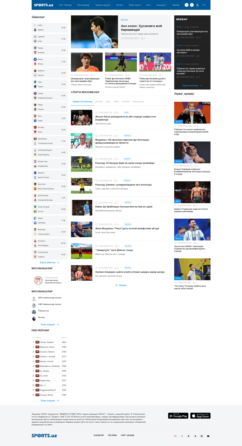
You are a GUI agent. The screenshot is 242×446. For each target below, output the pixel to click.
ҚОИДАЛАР (99, 435)
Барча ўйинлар (47, 262)
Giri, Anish (42, 376)
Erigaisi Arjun (43, 380)
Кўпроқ (123, 285)
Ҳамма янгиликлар (82, 101)
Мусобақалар (83, 5)
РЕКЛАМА (112, 435)
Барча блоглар (190, 85)
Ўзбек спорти (135, 5)
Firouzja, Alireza (44, 395)
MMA (116, 101)
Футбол (119, 5)
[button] (192, 5)
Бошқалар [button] (161, 5)
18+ (175, 436)
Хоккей (125, 101)
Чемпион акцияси (103, 5)
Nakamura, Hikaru (45, 347)
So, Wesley (42, 371)
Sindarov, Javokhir (45, 356)
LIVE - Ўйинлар (65, 5)
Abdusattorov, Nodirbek (48, 366)
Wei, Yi (41, 385)
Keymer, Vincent (44, 361)
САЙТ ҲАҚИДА (127, 435)
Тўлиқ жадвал (47, 324)
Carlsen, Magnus (45, 342)
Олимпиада (138, 101)
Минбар (176, 5)
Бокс (149, 5)
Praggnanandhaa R (46, 390)
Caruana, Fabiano (45, 352)
